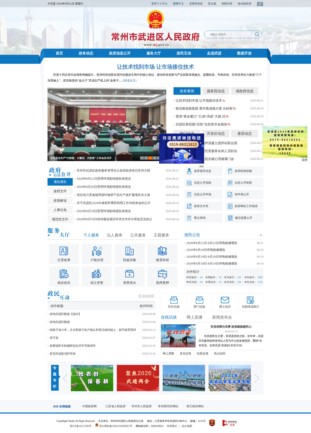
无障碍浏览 (196, 3)
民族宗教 (129, 260)
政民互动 (184, 53)
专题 (55, 371)
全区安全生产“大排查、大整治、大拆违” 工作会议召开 (81, 158)
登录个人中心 (159, 3)
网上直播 (194, 317)
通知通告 (60, 182)
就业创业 (63, 283)
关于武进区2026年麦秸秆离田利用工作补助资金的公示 (113, 203)
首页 (59, 53)
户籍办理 (96, 260)
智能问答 (227, 3)
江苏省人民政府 (115, 406)
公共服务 (138, 235)
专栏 (55, 383)
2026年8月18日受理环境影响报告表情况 (104, 211)
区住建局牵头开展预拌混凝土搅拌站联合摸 (206, 143)
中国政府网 (89, 406)
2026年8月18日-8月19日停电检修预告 (211, 263)
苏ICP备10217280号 (82, 426)
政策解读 (60, 200)
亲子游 (54, 337)
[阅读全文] (129, 80)
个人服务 (91, 235)
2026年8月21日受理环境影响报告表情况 (104, 178)
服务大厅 (154, 53)
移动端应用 (244, 3)
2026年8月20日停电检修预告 (205, 250)
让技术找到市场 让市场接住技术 (155, 67)
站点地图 (187, 426)
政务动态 (86, 53)
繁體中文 (178, 3)
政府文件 (60, 191)
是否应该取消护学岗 (63, 353)
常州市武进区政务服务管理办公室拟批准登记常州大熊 (113, 170)
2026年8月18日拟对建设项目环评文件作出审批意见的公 (114, 219)
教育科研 (162, 260)
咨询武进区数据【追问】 (65, 314)
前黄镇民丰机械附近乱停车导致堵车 (73, 345)
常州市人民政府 (142, 406)
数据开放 (244, 53)
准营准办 (129, 283)
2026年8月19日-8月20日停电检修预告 (211, 256)
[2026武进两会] (92, 378)
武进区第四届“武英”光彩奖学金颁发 (201, 124)
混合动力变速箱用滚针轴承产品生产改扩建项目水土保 (113, 195)
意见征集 (185, 353)
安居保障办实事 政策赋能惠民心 (231, 326)
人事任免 (60, 210)
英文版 (212, 3)
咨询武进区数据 (60, 321)
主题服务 (161, 235)
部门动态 (187, 134)
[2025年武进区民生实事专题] (184, 378)
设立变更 (96, 283)
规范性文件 (60, 219)
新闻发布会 (222, 317)
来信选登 (148, 296)
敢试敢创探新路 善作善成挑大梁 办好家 (204, 108)
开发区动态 (216, 134)
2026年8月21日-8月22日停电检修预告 (211, 243)
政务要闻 (187, 91)
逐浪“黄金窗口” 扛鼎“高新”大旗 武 (200, 116)
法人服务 (115, 235)
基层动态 (244, 134)
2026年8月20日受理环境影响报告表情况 (104, 186)
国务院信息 (216, 91)
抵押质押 (162, 283)
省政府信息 (245, 91)
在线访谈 (169, 317)
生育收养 (63, 260)
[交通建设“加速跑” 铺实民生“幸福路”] (138, 378)
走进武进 (214, 53)
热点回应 (220, 353)
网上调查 (168, 353)
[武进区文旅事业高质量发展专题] (230, 378)
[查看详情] (236, 345)
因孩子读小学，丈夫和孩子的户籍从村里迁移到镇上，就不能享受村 (93, 329)
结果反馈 (202, 353)
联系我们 (172, 426)
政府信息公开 (120, 53)
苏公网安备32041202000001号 (115, 426)
